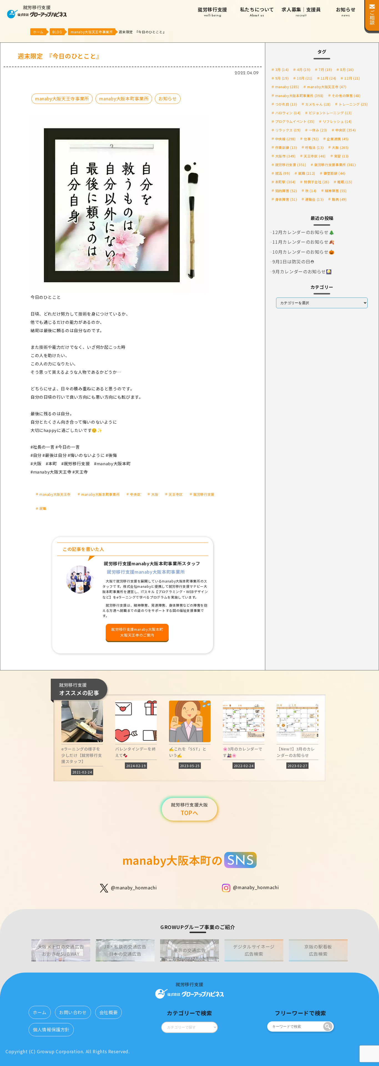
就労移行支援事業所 (335, 164)
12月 (352, 78)
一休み (318, 130)
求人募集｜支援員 (301, 11)
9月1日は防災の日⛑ (293, 261)
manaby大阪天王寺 (55, 494)
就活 (282, 173)
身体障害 (286, 199)
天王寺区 (176, 494)
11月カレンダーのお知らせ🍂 (303, 241)
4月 (303, 69)
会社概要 (108, 1012)
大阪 (154, 494)
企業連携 (338, 138)
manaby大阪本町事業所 (123, 98)
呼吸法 (314, 147)
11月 (328, 78)
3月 (282, 69)
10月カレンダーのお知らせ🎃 (303, 251)
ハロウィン (287, 112)
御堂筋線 (334, 173)
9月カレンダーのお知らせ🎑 (302, 271)
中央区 (135, 494)
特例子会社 (316, 181)
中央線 (285, 138)
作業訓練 (286, 147)
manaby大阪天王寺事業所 (62, 98)
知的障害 (286, 190)
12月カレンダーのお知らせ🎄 (303, 232)
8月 (346, 69)
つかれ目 (286, 104)
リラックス (287, 130)
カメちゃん (317, 104)
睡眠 (344, 181)
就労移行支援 (212, 11)
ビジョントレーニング (330, 112)
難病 (339, 199)
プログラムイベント (295, 121)
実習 (341, 156)
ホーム (40, 1012)
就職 (42, 508)
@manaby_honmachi (134, 887)
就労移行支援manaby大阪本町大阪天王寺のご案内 (137, 632)
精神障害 (336, 190)
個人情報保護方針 (51, 1029)
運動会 (314, 199)
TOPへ (189, 809)
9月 (282, 78)
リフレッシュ (337, 121)
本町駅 (285, 181)
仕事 (311, 138)
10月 (304, 78)
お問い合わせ (73, 1012)
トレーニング (353, 104)
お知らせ (346, 11)
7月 (325, 69)
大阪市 (285, 156)
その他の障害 (346, 95)
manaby (287, 86)
